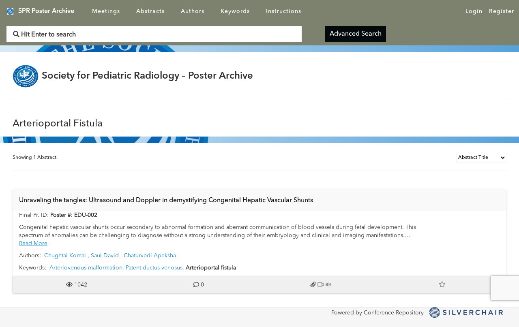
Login (474, 11)
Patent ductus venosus (154, 268)
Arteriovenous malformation (85, 268)
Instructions (283, 11)
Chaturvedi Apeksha (150, 256)
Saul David (105, 256)
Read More (33, 243)
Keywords (235, 11)
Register (501, 11)
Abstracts (150, 11)
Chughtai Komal (66, 256)
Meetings (106, 11)
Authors (192, 11)
